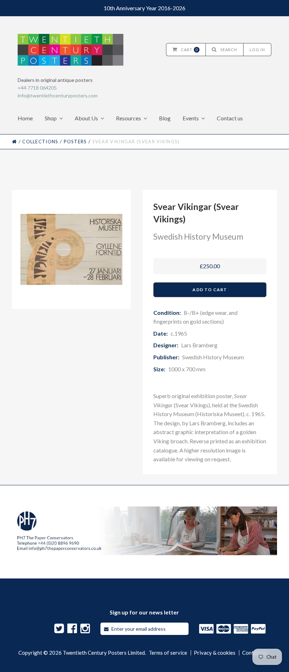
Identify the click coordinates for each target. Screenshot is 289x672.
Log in (257, 49)
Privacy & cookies (214, 652)
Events (191, 118)
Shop (51, 118)
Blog (165, 118)
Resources (128, 118)
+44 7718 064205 (37, 88)
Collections (40, 141)
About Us (86, 118)
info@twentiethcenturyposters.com (58, 95)
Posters (75, 141)
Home (25, 118)
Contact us (230, 118)
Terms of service (168, 652)
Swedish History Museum (198, 236)
